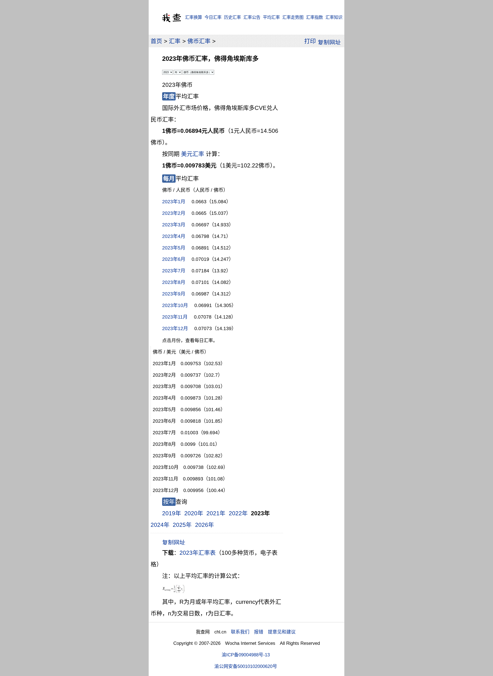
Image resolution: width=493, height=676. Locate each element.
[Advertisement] (313, 108)
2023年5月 (173, 247)
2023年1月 (173, 201)
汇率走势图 (293, 17)
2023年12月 (175, 328)
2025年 (182, 525)
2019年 (171, 513)
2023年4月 (173, 236)
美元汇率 (192, 154)
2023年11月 (175, 317)
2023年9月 (173, 293)
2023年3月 (173, 224)
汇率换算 (193, 17)
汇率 (174, 41)
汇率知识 (333, 17)
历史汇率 (232, 17)
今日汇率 (213, 17)
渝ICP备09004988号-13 (246, 654)
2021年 (215, 513)
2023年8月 (173, 282)
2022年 (238, 513)
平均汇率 (271, 17)
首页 (156, 41)
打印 (310, 41)
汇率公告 (251, 17)
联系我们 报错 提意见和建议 (263, 631)
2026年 (204, 525)
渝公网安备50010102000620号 (245, 666)
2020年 (193, 513)
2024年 (160, 525)
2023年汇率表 (197, 553)
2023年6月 (173, 259)
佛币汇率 (198, 41)
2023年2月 (173, 213)
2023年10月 (175, 305)
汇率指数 (314, 17)
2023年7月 (173, 270)
